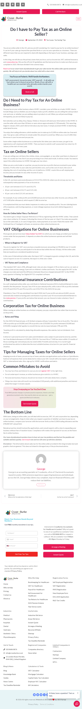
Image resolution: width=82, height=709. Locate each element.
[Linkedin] (41, 694)
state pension (11, 298)
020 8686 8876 (58, 534)
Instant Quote (21, 12)
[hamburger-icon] (78, 18)
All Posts (41, 485)
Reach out (6, 69)
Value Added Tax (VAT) (34, 234)
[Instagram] (18, 4)
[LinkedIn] (13, 4)
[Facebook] (2, 4)
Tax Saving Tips (60, 40)
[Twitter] (7, 4)
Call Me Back (60, 12)
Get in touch (26, 440)
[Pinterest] (23, 4)
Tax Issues (50, 40)
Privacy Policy (16, 571)
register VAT (45, 371)
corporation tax (12, 62)
